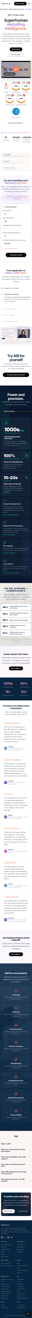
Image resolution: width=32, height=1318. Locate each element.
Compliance (20, 1284)
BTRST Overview (5, 1263)
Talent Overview (21, 1244)
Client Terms (4, 1298)
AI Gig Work (20, 1251)
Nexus (2, 1251)
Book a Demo (20, 3)
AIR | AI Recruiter (5, 1249)
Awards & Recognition (22, 1270)
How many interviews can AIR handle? (12, 1180)
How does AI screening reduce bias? (13, 1165)
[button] (16, 69)
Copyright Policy (21, 1307)
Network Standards (6, 1291)
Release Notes (21, 1289)
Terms (2, 1282)
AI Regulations (21, 1286)
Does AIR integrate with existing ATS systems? (13, 1173)
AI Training (3, 1247)
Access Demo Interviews (16, 375)
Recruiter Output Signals (23, 411)
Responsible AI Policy (22, 1298)
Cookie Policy (20, 1305)
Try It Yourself (23, 1211)
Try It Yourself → (16, 54)
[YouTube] (8, 1237)
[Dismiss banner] (29, 9)
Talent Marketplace (6, 1244)
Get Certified (20, 1249)
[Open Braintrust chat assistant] (28, 1313)
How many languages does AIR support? (13, 1158)
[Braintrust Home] (6, 3)
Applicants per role (8, 218)
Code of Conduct (5, 1286)
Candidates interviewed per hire (12, 225)
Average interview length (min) (12, 232)
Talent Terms (4, 1296)
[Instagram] (11, 1237)
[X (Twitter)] (5, 1237)
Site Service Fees (5, 1293)
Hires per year (7, 210)
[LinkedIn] (2, 1237)
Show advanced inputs (11, 248)
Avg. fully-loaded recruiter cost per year (14, 240)
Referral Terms (5, 1289)
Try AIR (19, 1282)
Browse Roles (20, 1247)
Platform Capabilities (9, 411)
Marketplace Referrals (7, 1279)
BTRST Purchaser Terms (7, 1265)
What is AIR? (6, 1144)
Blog (18, 1263)
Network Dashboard (22, 1265)
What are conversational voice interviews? (13, 1150)
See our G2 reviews (15, 123)
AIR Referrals (20, 1279)
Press (18, 1268)
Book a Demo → (16, 668)
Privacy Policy (4, 1284)
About (18, 1272)
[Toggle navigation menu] (29, 3)
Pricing (3, 1254)
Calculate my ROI (16, 255)
